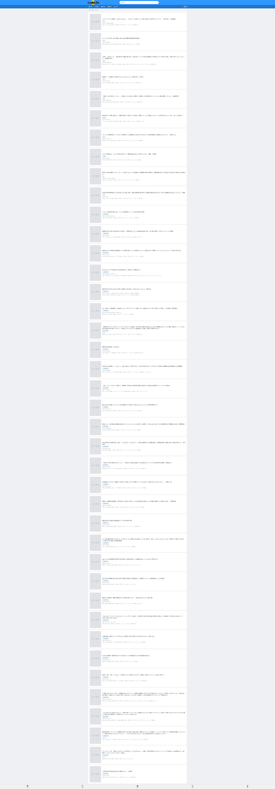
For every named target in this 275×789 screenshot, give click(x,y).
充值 (104, 6)
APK (117, 6)
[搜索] (157, 2)
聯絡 (110, 6)
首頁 (91, 6)
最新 (97, 6)
